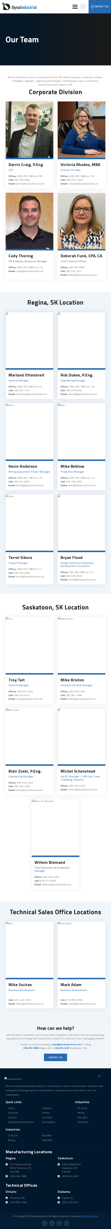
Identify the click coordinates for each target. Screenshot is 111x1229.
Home (11, 1108)
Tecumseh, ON (17, 1198)
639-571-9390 (48, 880)
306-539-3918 (74, 576)
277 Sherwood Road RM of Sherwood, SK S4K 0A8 (20, 1168)
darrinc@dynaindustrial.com (30, 183)
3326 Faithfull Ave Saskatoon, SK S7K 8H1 (71, 1168)
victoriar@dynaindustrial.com (83, 183)
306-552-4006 (22, 573)
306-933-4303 (25, 691)
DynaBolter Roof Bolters (21, 1122)
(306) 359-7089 (25, 176)
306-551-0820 (22, 481)
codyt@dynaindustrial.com (30, 271)
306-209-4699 (74, 481)
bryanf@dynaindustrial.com (82, 579)
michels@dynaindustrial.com (82, 789)
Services (12, 1117)
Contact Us (101, 6)
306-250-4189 (22, 786)
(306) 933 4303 (70, 1176)
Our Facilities (48, 1122)
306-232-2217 (74, 271)
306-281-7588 (74, 695)
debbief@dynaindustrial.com (82, 275)
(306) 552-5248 (74, 180)
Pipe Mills (47, 1135)
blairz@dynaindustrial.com (29, 790)
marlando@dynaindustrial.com (31, 394)
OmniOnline (91, 1216)
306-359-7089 (77, 572)
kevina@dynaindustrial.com (30, 485)
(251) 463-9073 (22, 1000)
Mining (11, 1140)
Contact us (55, 1057)
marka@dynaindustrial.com (82, 1003)
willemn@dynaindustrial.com (56, 884)
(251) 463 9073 (70, 1202)
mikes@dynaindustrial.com (30, 1003)
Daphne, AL (67, 1198)
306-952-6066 (77, 267)
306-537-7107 (22, 390)
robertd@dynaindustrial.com (82, 394)
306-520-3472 (22, 695)
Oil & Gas (13, 1135)
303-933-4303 (77, 691)
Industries (13, 1112)
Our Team (47, 1117)
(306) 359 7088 (18, 1176)
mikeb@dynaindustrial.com (82, 485)
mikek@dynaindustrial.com (82, 699)
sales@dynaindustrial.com (66, 1044)
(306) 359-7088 (77, 176)
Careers (46, 1112)
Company (47, 1108)
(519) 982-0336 (74, 1000)
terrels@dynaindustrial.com (30, 576)
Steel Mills (47, 1140)
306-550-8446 (74, 390)
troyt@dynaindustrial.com (29, 699)
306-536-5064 (22, 180)
